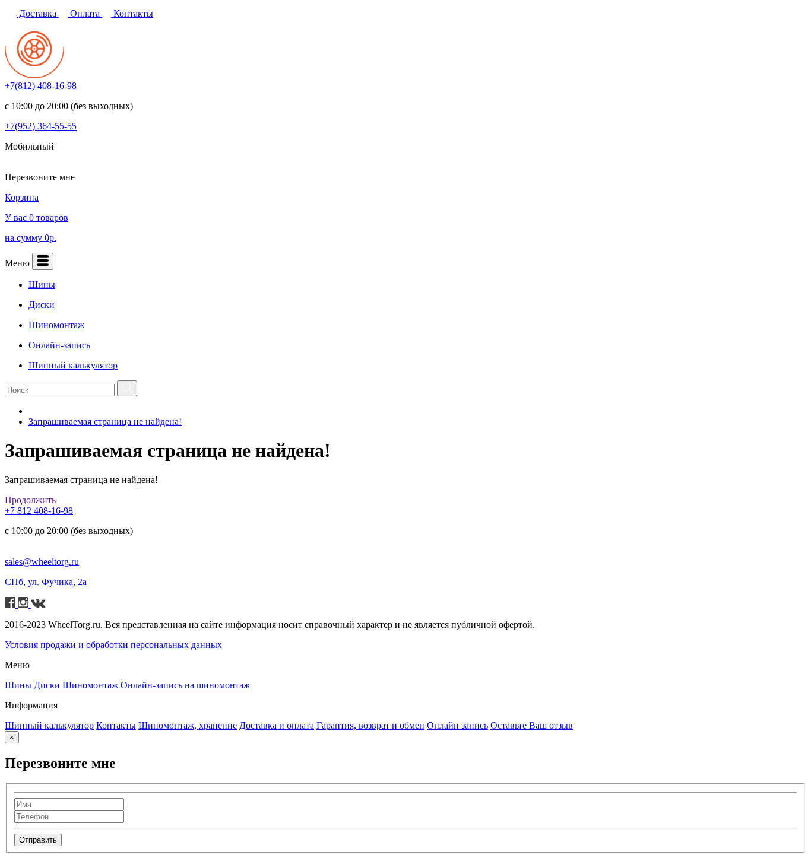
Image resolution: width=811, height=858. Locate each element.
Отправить (38, 839)
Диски (48, 685)
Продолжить (30, 500)
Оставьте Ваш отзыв (531, 725)
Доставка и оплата (276, 725)
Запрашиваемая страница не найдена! (105, 422)
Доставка (38, 13)
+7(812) (41, 86)
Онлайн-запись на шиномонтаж (185, 685)
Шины (19, 685)
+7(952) (41, 126)
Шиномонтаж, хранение (187, 725)
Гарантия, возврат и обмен (370, 725)
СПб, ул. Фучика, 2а (46, 582)
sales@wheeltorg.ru (42, 562)
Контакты (132, 13)
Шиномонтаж (91, 685)
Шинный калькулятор (49, 725)
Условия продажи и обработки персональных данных (113, 645)
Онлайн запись (457, 725)
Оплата (85, 13)
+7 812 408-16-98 (39, 511)
